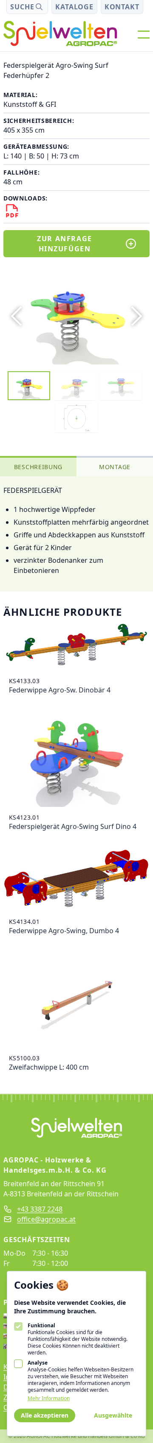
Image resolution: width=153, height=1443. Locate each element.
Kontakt (122, 6)
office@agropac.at (46, 1219)
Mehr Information (49, 1398)
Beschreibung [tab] (38, 467)
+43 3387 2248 (39, 1209)
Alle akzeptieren (44, 1415)
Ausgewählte (113, 1415)
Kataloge (74, 6)
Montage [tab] (114, 467)
